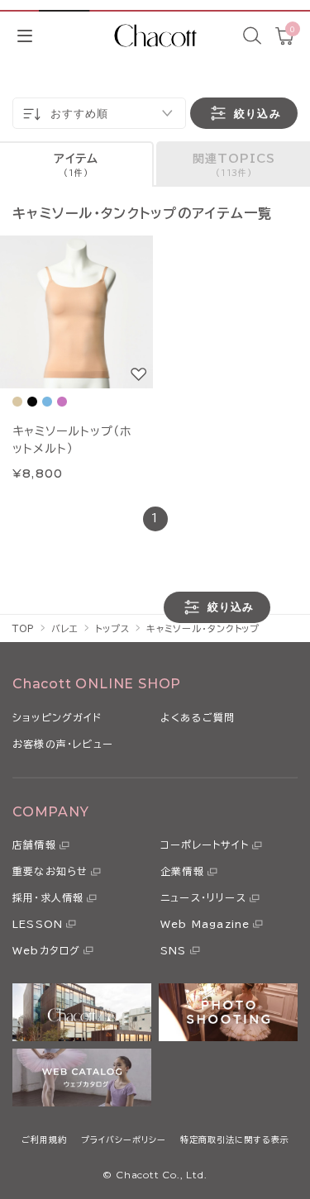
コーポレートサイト (204, 844)
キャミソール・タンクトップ (203, 628)
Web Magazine (205, 924)
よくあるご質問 (197, 717)
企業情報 (182, 871)
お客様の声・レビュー (62, 744)
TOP (23, 628)
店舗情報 (34, 844)
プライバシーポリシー (123, 1139)
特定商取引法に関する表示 (234, 1139)
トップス (112, 628)
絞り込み (257, 113)
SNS (173, 950)
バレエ (65, 628)
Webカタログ (46, 950)
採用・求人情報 (47, 897)
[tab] (77, 164)
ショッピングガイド (57, 717)
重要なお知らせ (50, 871)
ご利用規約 (44, 1139)
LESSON (37, 924)
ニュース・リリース (203, 897)
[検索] (252, 35)
